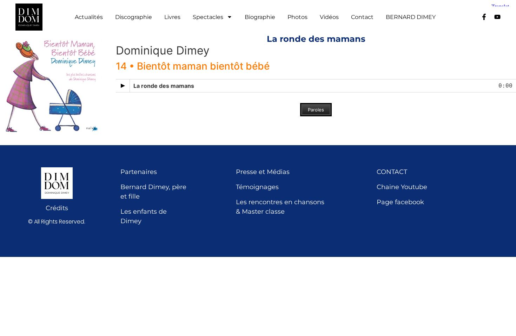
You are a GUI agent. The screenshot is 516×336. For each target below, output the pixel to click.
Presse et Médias (263, 172)
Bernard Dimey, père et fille (153, 191)
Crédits (57, 208)
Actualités (89, 17)
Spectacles (208, 17)
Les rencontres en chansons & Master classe (280, 206)
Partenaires (138, 172)
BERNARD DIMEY (411, 17)
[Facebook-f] (484, 17)
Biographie (260, 17)
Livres (172, 17)
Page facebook (400, 202)
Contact (362, 17)
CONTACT (392, 172)
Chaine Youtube (402, 187)
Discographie (133, 17)
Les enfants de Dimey (143, 216)
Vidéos (329, 17)
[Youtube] (497, 17)
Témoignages (257, 187)
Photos (297, 17)
